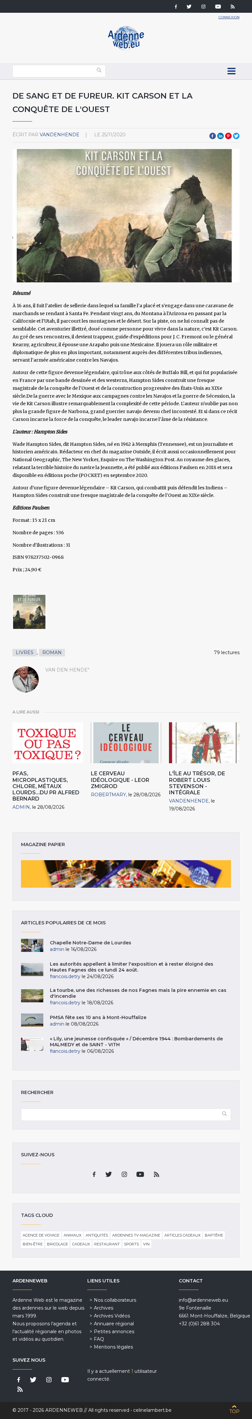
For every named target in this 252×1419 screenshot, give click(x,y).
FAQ (99, 1339)
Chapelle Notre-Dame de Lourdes (90, 943)
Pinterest (228, 136)
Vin (146, 1244)
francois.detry (65, 976)
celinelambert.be (152, 1410)
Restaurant (107, 1244)
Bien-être (33, 1244)
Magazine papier (126, 874)
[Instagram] (203, 7)
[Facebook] (176, 7)
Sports (131, 1244)
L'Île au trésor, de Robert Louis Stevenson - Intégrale (197, 783)
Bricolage (57, 1244)
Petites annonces (114, 1331)
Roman (52, 652)
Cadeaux (81, 1244)
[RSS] (232, 7)
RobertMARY (108, 795)
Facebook (212, 136)
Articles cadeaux (182, 1235)
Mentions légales (113, 1347)
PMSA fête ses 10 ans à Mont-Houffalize (98, 1017)
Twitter (236, 136)
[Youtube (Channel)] (218, 7)
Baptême (214, 1235)
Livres (24, 652)
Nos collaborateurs (115, 1300)
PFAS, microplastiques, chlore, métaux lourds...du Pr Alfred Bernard (45, 786)
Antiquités (97, 1235)
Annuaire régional (114, 1324)
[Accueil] (126, 49)
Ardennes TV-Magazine (136, 1235)
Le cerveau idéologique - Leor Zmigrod (120, 779)
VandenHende (59, 135)
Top (234, 1411)
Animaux (72, 1235)
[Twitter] (189, 7)
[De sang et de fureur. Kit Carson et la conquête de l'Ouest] (29, 612)
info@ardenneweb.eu (203, 1300)
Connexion (229, 17)
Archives (103, 1308)
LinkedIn (220, 136)
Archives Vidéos (112, 1316)
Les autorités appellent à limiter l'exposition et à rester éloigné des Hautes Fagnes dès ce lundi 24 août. (131, 967)
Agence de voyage (41, 1235)
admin (21, 807)
